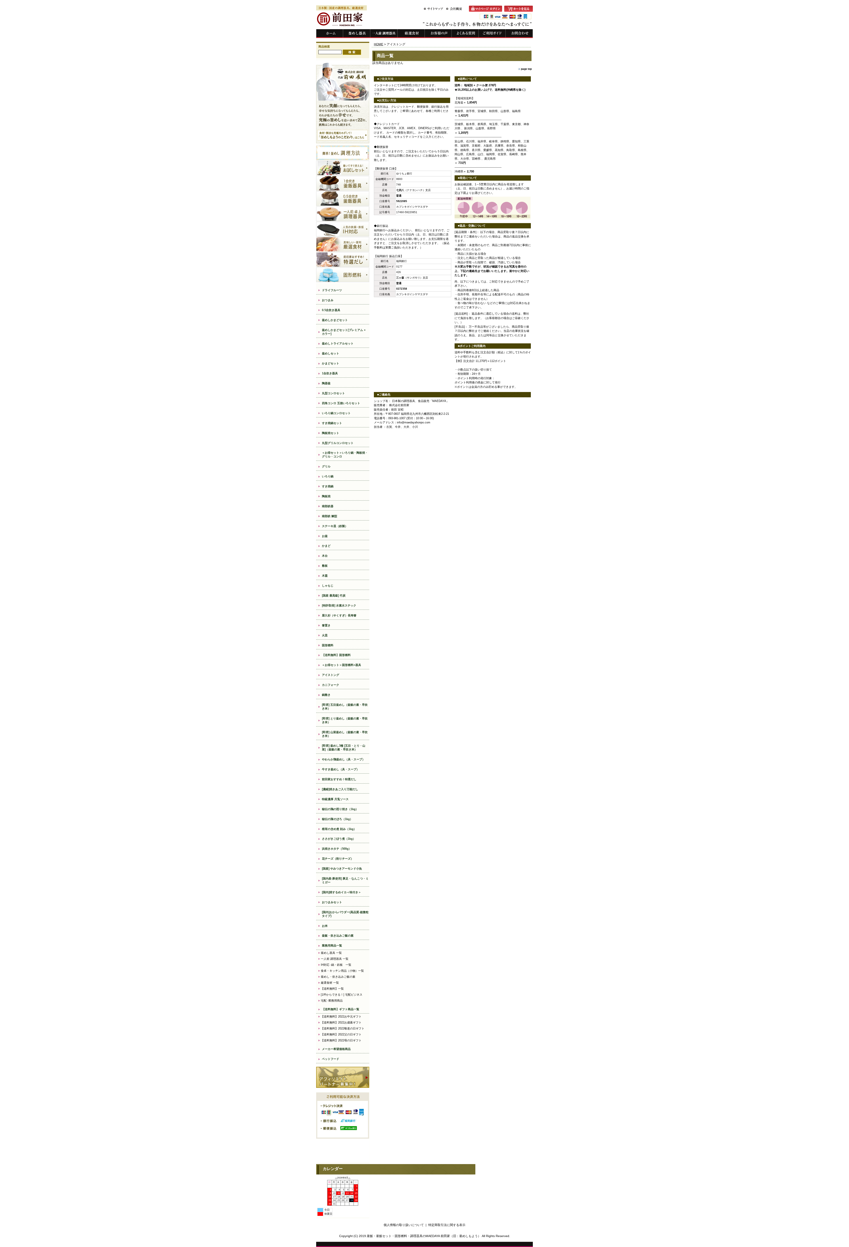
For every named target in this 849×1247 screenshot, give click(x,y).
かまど (326, 545)
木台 (325, 555)
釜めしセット (330, 353)
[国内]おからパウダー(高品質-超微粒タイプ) (345, 914)
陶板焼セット (330, 433)
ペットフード (330, 1059)
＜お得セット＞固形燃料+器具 (341, 665)
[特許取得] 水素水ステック (339, 605)
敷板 (325, 565)
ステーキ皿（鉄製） (335, 526)
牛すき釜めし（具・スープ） (340, 769)
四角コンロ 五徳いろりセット (341, 403)
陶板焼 (326, 496)
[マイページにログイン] (486, 10)
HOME (378, 44)
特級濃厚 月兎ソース (335, 799)
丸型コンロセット (333, 393)
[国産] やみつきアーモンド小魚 (342, 868)
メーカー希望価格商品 (336, 1049)
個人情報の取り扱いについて (404, 1225)
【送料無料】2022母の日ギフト (341, 1040)
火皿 (325, 635)
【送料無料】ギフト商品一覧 (340, 1009)
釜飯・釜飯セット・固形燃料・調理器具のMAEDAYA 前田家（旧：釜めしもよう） (424, 1236)
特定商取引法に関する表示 (446, 1225)
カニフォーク (330, 685)
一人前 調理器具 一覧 (334, 958)
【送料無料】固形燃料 (336, 655)
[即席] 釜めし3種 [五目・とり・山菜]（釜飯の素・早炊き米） (343, 747)
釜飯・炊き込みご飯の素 (338, 935)
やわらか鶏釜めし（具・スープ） (343, 759)
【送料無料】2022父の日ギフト (341, 1034)
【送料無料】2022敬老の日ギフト (342, 1028)
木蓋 (325, 575)
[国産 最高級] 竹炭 (335, 595)
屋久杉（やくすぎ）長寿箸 (339, 615)
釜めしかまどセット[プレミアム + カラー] (344, 331)
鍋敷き (326, 694)
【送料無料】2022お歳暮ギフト (341, 1022)
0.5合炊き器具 (331, 310)
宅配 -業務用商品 (332, 1000)
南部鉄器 (327, 506)
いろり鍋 (327, 476)
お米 (325, 926)
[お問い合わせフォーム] (519, 37)
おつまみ (327, 300)
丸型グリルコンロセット (338, 443)
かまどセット (330, 363)
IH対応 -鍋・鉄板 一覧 (336, 964)
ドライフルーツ (332, 290)
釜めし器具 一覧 (331, 952)
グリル (326, 466)
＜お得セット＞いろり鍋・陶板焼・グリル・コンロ (345, 454)
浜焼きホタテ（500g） (336, 848)
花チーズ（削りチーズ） (338, 858)
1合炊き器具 (330, 373)
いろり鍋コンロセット (336, 413)
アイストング (330, 675)
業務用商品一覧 (332, 945)
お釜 (325, 536)
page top (526, 68)
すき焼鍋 (327, 486)
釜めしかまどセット (335, 320)
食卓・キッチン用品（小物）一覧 (342, 970)
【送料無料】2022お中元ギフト (341, 1016)
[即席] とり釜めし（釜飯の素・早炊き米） (345, 720)
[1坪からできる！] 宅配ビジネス (341, 994)
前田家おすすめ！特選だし (339, 779)
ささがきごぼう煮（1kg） (339, 838)
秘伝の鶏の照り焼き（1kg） (340, 809)
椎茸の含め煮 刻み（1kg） (339, 829)
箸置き (326, 625)
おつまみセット (332, 902)
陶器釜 (326, 383)
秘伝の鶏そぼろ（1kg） (337, 819)
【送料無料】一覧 (332, 988)
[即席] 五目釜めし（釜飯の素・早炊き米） (345, 706)
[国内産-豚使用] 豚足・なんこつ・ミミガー (345, 880)
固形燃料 (327, 645)
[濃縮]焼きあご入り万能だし (340, 789)
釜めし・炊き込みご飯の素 (338, 976)
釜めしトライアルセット (338, 343)
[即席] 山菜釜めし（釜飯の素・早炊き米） (345, 734)
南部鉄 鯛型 (329, 516)
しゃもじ (327, 585)
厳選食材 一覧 (330, 982)
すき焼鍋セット (332, 423)
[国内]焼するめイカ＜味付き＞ (341, 892)
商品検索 (324, 46)
